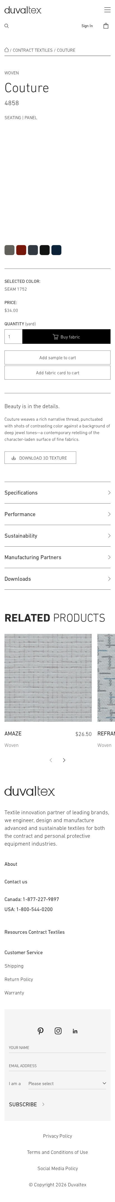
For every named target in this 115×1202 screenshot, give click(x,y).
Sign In (87, 25)
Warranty (14, 993)
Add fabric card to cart (57, 372)
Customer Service (23, 952)
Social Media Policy (57, 1168)
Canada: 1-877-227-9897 (31, 899)
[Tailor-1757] (56, 250)
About (10, 864)
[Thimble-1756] (9, 250)
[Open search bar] (6, 26)
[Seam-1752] (45, 250)
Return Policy (18, 979)
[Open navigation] (107, 10)
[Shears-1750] (33, 250)
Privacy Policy (57, 1136)
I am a (15, 1083)
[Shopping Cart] (106, 26)
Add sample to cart (57, 357)
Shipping (13, 966)
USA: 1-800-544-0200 (28, 909)
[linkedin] (75, 1031)
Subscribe (23, 1104)
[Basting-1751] (21, 250)
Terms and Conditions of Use (57, 1152)
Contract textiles (33, 50)
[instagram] (58, 1030)
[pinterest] (41, 1031)
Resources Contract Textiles (34, 932)
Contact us (15, 882)
